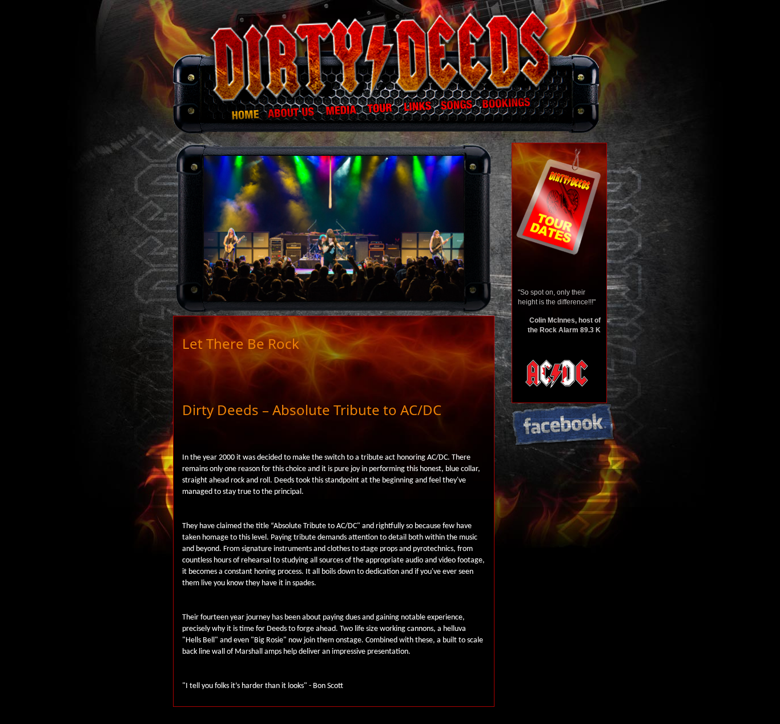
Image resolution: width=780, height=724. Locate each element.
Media (341, 113)
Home (227, 113)
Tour (381, 113)
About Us (292, 113)
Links (418, 113)
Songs (457, 113)
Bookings (509, 113)
